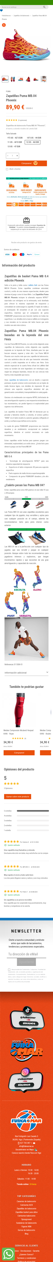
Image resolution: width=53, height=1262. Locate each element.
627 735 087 (25, 1143)
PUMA (8, 91)
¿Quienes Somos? (26, 1254)
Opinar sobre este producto (17, 796)
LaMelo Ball (32, 285)
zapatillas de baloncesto (18, 380)
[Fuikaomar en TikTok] (27, 1018)
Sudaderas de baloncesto (26, 1223)
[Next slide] (47, 49)
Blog (26, 1234)
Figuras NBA (26, 1226)
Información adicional (15, 672)
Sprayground (26, 1219)
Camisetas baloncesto (26, 1216)
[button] (5, 79)
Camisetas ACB (26, 1205)
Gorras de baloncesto (26, 1230)
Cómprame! (26, 163)
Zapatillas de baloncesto (26, 1208)
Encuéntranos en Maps (25, 1149)
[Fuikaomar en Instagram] (27, 1080)
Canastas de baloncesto (26, 1201)
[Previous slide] (5, 49)
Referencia (9, 664)
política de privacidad (23, 982)
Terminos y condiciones (26, 1258)
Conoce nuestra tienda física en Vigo (26, 1153)
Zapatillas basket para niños (26, 1212)
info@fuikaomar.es (26, 1146)
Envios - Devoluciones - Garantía (26, 1251)
